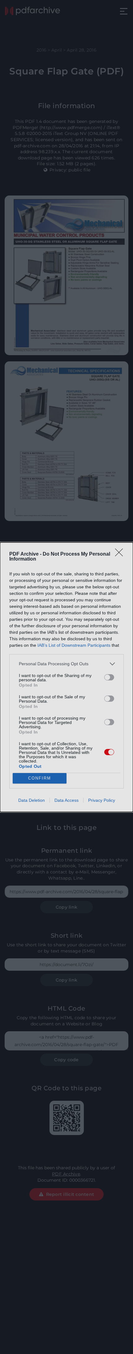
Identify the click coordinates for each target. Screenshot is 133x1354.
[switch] (109, 677)
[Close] (121, 554)
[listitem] (66, 664)
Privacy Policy (101, 800)
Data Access (66, 800)
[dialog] (66, 677)
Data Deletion (31, 800)
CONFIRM (39, 778)
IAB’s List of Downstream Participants (73, 645)
